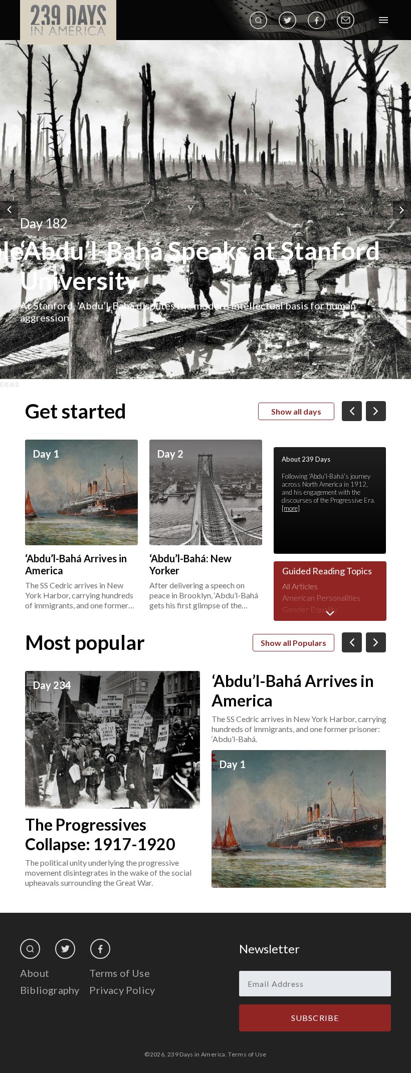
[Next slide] (14, 384)
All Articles (300, 586)
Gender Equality (310, 609)
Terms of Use (119, 973)
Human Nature (308, 620)
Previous (9, 210)
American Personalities (321, 597)
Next (402, 210)
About (34, 973)
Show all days (296, 411)
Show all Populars (293, 642)
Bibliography (49, 990)
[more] (291, 508)
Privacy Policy (122, 990)
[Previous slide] (4, 384)
